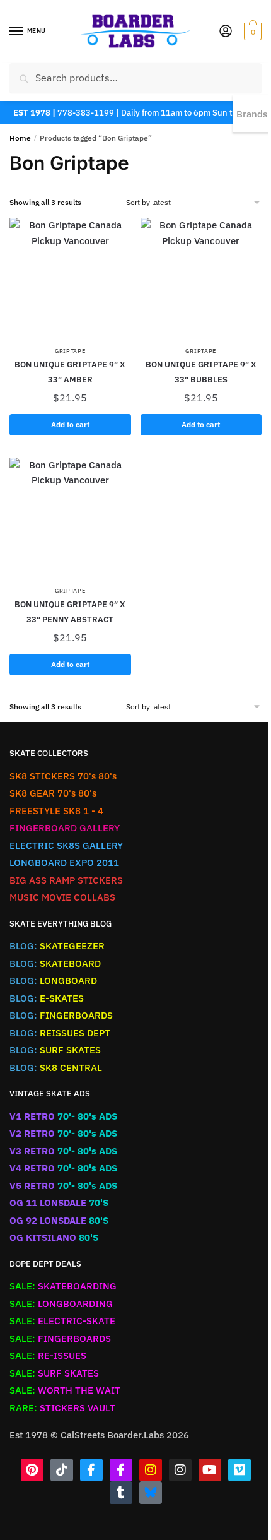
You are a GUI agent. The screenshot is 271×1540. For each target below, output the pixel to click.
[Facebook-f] (91, 1470)
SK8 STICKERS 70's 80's (63, 776)
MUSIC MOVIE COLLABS (62, 897)
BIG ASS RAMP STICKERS (66, 880)
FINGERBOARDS (61, 1015)
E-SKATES (46, 998)
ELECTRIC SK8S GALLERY (66, 845)
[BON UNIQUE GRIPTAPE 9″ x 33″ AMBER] (70, 279)
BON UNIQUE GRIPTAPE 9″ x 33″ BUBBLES (201, 372)
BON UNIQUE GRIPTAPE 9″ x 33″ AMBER (69, 372)
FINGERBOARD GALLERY (64, 828)
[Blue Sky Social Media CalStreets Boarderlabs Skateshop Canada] (150, 1492)
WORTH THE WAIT (64, 1390)
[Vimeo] (239, 1470)
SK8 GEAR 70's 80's (52, 793)
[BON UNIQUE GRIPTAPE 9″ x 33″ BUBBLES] (201, 279)
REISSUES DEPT (59, 1033)
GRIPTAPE (70, 350)
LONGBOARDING (61, 1304)
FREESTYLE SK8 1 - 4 (56, 811)
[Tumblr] (121, 1492)
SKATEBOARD (55, 963)
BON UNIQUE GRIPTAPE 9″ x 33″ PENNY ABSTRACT (69, 612)
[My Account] (225, 31)
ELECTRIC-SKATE (62, 1321)
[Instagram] (150, 1470)
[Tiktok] (61, 1470)
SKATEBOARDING (63, 1286)
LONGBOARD (53, 980)
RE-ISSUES (47, 1355)
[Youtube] (210, 1470)
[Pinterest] (32, 1470)
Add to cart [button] (70, 424)
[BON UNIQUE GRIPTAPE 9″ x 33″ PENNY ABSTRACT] (70, 518)
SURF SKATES (55, 1050)
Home (20, 138)
